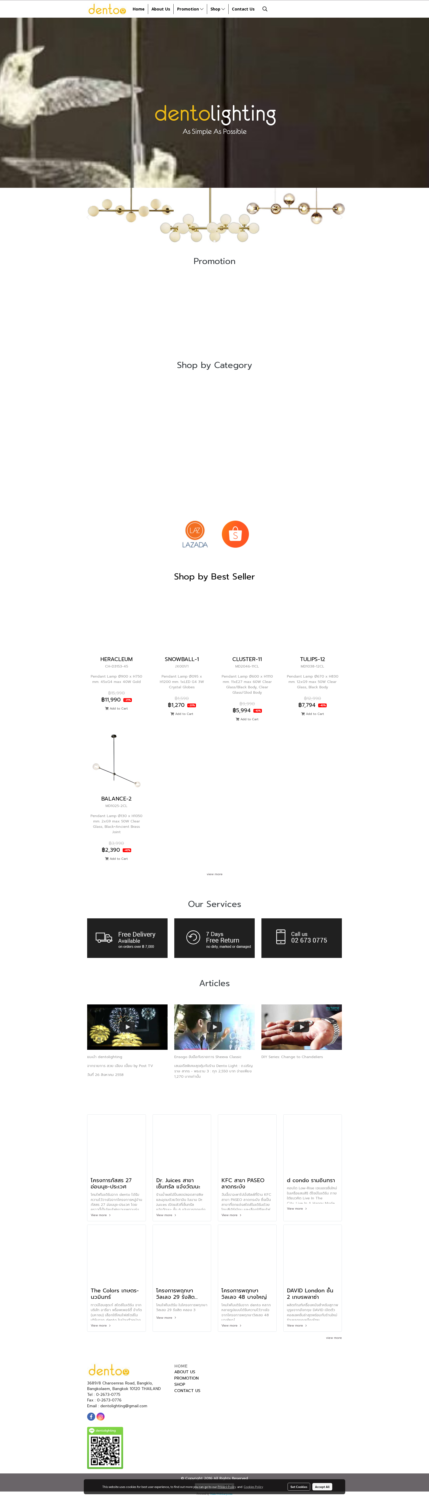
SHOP (179, 1384)
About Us (160, 9)
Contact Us (243, 9)
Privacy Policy (227, 1487)
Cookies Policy (253, 1487)
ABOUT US (184, 1372)
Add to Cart (118, 708)
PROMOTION (186, 1378)
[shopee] (235, 534)
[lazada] (195, 534)
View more (99, 1215)
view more (215, 874)
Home (138, 9)
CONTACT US (187, 1391)
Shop (215, 9)
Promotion (188, 9)
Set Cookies (298, 1487)
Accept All (322, 1487)
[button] (265, 9)
